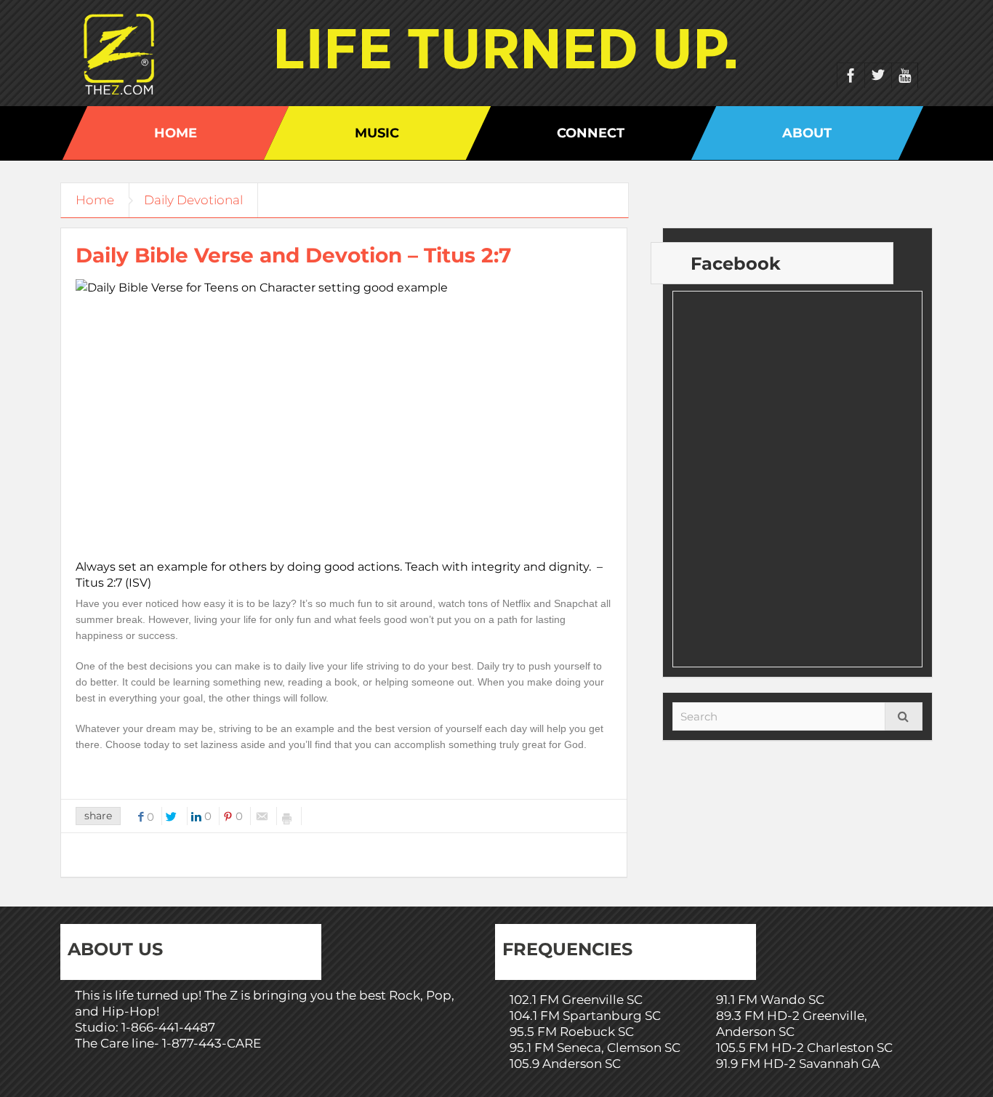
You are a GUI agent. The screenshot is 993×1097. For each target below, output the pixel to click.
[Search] (903, 716)
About (807, 133)
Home (175, 133)
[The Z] (122, 53)
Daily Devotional (193, 200)
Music (377, 133)
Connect (590, 133)
